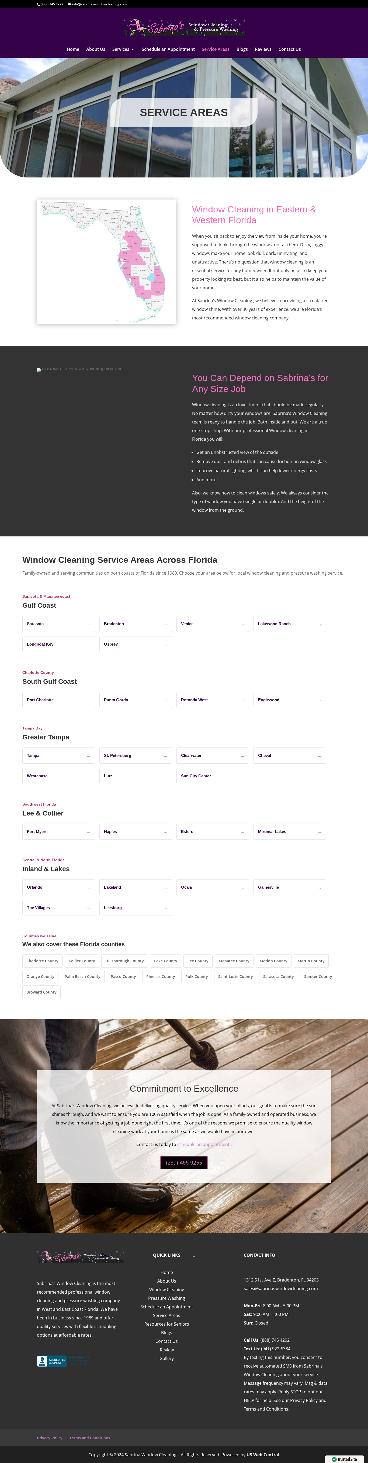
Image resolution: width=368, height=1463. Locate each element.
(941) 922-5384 (275, 1349)
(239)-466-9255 (184, 1162)
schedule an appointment (203, 1144)
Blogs (242, 49)
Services (120, 49)
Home (73, 49)
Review (167, 1350)
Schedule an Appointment (168, 49)
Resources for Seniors (166, 1324)
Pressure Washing (166, 1298)
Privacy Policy (50, 1437)
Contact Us (290, 49)
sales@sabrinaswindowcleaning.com (281, 1288)
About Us (95, 49)
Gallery (166, 1358)
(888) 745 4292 (275, 1340)
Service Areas (216, 49)
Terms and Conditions (90, 1437)
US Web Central (263, 1455)
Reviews (263, 49)
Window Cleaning (166, 1290)
